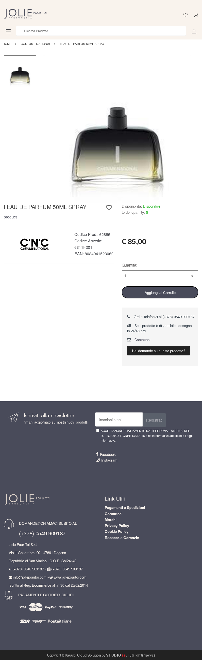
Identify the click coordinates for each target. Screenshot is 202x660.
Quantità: (129, 265)
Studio (116, 655)
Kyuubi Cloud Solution (83, 655)
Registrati (154, 420)
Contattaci (142, 339)
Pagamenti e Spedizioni (125, 507)
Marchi (111, 519)
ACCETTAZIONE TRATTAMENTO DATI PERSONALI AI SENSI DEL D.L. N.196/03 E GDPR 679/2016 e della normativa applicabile (147, 435)
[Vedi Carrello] (196, 31)
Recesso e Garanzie (122, 537)
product (10, 217)
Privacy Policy (117, 525)
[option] (117, 129)
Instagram (109, 460)
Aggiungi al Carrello (160, 292)
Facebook (108, 454)
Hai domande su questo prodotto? (158, 350)
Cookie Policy (116, 531)
